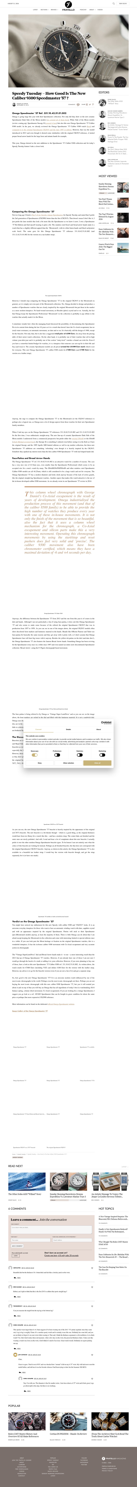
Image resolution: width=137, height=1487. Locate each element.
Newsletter (21, 1474)
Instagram (84, 1462)
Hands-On (53, 1462)
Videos (100, 10)
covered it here (51, 123)
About (91, 10)
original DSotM (77, 438)
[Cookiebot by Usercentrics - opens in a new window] (102, 722)
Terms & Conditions (109, 1469)
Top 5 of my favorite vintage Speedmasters (47, 215)
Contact (21, 1476)
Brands (53, 10)
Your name (14, 1237)
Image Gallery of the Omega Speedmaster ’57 (30, 1011)
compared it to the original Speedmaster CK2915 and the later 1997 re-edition (41, 129)
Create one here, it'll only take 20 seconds (62, 1255)
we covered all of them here (57, 120)
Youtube (84, 1465)
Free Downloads (21, 1469)
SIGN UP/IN (123, 4)
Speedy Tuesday (18, 1157)
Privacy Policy (107, 1471)
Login (15, 1256)
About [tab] (98, 729)
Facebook (84, 1460)
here (88, 126)
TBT (53, 1465)
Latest (35, 10)
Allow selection (68, 763)
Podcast (83, 10)
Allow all (97, 763)
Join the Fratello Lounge (21, 1460)
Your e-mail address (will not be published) (64, 1237)
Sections (44, 10)
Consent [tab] (38, 729)
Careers (22, 1465)
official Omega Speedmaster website (61, 1004)
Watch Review (53, 1471)
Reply (19, 1278)
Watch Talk (53, 1469)
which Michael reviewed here (23, 442)
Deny (40, 763)
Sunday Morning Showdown (53, 1474)
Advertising (21, 1467)
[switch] (57, 755)
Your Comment (15, 1224)
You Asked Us (53, 1467)
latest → (125, 1167)
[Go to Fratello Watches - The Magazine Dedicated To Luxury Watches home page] (68, 2)
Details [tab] (68, 729)
